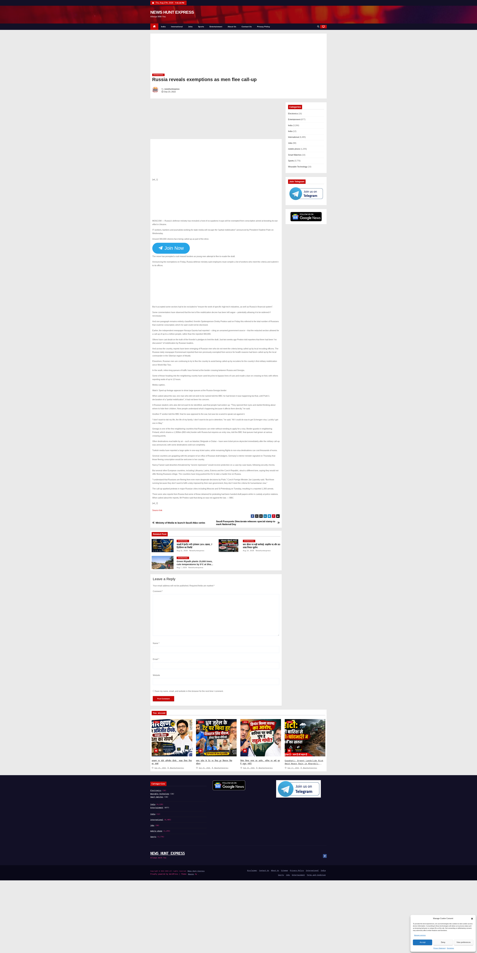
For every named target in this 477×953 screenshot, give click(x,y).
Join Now (173, 248)
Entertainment (216, 27)
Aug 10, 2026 (248, 551)
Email (156, 659)
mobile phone (294, 149)
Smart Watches (294, 155)
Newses (191, 874)
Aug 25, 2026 (161, 768)
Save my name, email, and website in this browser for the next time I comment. (189, 691)
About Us (232, 27)
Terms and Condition (316, 875)
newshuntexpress (171, 89)
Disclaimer (450, 948)
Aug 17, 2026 (294, 768)
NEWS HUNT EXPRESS (172, 12)
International (177, 27)
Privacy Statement (439, 948)
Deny (443, 942)
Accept (422, 942)
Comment (158, 591)
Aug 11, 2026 (182, 551)
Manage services (420, 935)
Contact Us (247, 27)
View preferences (464, 942)
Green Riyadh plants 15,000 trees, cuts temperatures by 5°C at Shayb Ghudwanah (195, 564)
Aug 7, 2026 (182, 567)
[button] (472, 918)
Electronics (293, 114)
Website (156, 675)
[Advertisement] (226, 54)
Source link (157, 510)
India (163, 27)
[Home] (154, 27)
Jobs (190, 27)
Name (156, 643)
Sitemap (284, 870)
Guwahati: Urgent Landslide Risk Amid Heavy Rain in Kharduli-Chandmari (304, 763)
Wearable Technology (297, 167)
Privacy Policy (263, 27)
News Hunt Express (196, 871)
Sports (201, 27)
